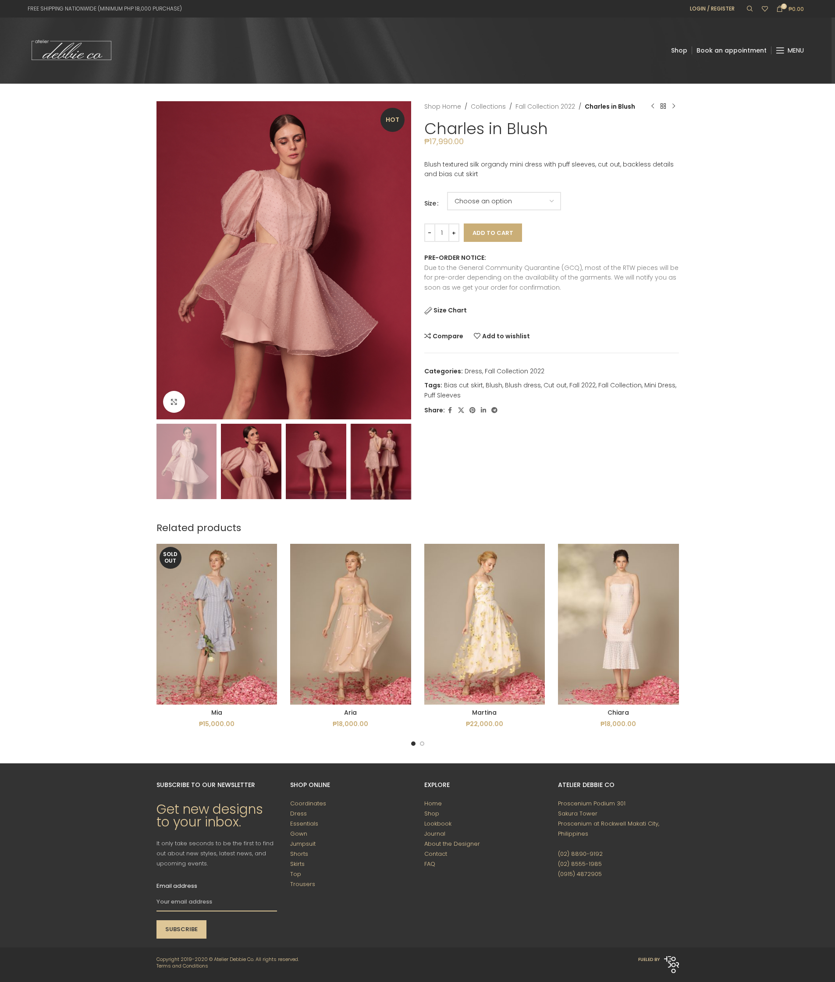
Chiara (618, 712)
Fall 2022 (582, 385)
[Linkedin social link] (483, 410)
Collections (488, 106)
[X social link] (461, 410)
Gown (298, 834)
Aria (350, 712)
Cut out (555, 385)
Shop (679, 50)
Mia (216, 712)
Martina (484, 712)
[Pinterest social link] (472, 410)
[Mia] (216, 624)
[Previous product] (652, 106)
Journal (434, 834)
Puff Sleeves (442, 395)
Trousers (302, 884)
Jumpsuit (303, 844)
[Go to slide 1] (413, 743)
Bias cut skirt (463, 385)
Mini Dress (659, 385)
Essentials (304, 823)
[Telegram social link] (494, 410)
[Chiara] (618, 624)
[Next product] (673, 106)
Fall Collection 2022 (545, 106)
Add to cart (493, 233)
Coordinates (308, 803)
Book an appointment (731, 50)
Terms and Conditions (182, 965)
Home (433, 803)
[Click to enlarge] (174, 402)
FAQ (429, 864)
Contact (435, 854)
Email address (176, 886)
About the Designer (452, 844)
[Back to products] (663, 106)
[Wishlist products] (764, 9)
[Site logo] (71, 50)
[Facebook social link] (450, 410)
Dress (473, 371)
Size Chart (450, 310)
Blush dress (523, 385)
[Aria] (350, 624)
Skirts (297, 864)
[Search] (750, 9)
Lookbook (437, 823)
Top (295, 874)
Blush (494, 385)
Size (430, 203)
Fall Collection (620, 385)
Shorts (299, 854)
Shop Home (442, 106)
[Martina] (484, 624)
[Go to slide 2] (422, 743)
